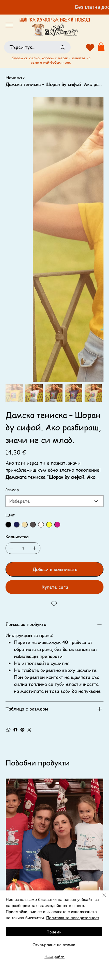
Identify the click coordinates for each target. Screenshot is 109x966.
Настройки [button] (54, 956)
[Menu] (9, 25)
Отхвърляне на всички (54, 944)
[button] (101, 46)
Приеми (54, 932)
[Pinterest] (22, 730)
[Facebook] (15, 730)
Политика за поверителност (72, 917)
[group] (54, 863)
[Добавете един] (34, 548)
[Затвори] (101, 899)
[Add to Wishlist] (54, 604)
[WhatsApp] (8, 730)
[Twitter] (29, 730)
